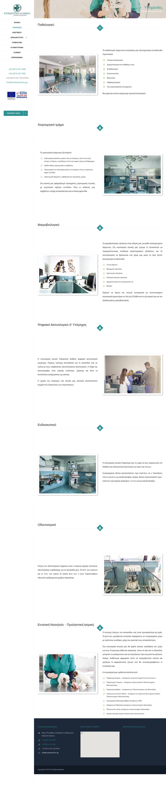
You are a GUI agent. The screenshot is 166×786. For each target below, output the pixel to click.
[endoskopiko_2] (67, 456)
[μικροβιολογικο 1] (67, 256)
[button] (100, 743)
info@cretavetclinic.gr (17, 82)
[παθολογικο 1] (67, 56)
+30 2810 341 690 (17, 73)
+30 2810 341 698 (17, 69)
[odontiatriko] (132, 556)
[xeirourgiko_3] (132, 156)
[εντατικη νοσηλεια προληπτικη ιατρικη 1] (67, 655)
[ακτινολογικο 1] (132, 356)
